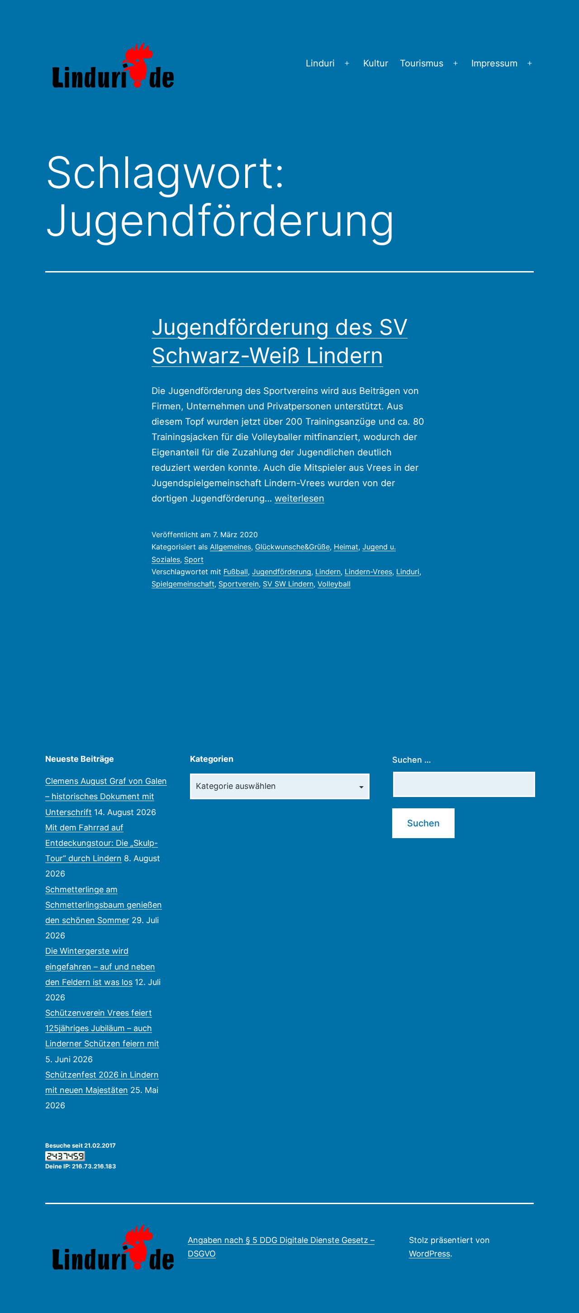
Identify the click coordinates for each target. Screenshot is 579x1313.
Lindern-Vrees (368, 571)
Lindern (328, 571)
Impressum (494, 63)
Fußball (235, 571)
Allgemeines (230, 546)
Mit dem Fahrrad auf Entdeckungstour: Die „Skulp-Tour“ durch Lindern (101, 843)
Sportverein (238, 583)
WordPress (429, 1253)
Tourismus (421, 63)
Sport (194, 559)
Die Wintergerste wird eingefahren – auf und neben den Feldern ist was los (100, 966)
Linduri (320, 63)
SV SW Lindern (288, 583)
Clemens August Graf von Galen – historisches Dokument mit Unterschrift (106, 796)
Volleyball (334, 583)
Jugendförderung (281, 571)
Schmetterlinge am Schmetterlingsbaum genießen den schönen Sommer (103, 905)
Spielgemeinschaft (183, 583)
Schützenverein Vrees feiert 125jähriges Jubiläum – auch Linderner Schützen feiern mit (102, 1028)
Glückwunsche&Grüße (292, 546)
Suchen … (411, 759)
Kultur (375, 63)
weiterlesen (299, 498)
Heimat (346, 546)
